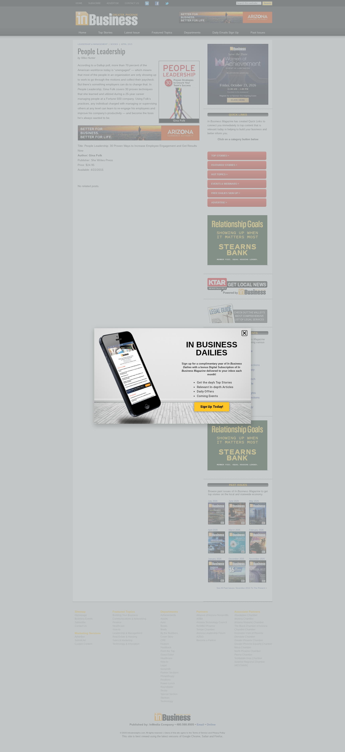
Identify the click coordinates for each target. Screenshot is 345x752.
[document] (172, 376)
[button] (244, 333)
